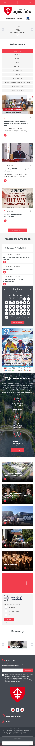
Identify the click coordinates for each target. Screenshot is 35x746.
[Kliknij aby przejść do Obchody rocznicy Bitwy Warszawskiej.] (17, 198)
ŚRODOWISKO (17, 71)
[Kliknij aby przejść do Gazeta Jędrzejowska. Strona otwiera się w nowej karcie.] (17, 644)
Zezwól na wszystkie (17, 743)
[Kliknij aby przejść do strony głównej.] (13, 2)
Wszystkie (17, 51)
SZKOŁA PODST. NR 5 (18, 90)
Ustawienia (17, 738)
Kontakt (19, 18)
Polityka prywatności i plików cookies (19, 680)
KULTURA (17, 59)
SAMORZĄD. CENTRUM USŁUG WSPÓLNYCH (17, 82)
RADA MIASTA (17, 75)
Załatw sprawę (10, 18)
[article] (17, 258)
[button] (4, 289)
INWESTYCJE (17, 67)
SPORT (18, 63)
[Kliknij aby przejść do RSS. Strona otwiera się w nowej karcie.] (30, 118)
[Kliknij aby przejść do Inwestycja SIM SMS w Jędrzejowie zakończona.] (17, 152)
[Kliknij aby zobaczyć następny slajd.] (32, 29)
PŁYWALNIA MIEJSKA (17, 86)
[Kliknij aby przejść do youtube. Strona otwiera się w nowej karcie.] (13, 710)
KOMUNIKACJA (17, 78)
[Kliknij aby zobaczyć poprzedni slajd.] (3, 29)
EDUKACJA (17, 55)
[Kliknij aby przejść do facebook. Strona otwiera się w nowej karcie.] (17, 710)
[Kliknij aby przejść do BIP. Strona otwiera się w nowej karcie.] (22, 710)
